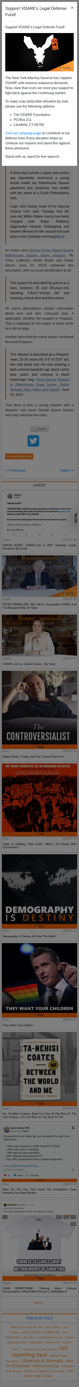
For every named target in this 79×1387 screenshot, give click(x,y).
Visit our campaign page (23, 133)
